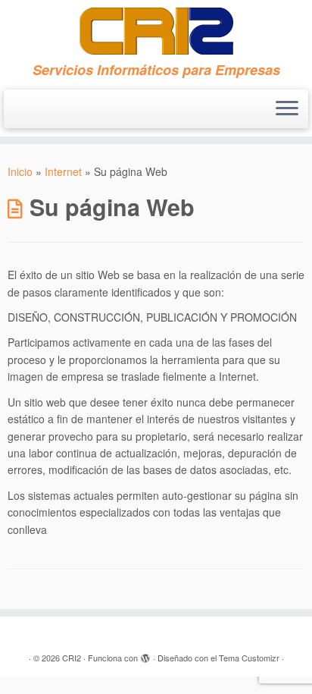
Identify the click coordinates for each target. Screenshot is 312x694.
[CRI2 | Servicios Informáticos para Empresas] (156, 31)
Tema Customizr (249, 658)
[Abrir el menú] (287, 109)
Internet (63, 171)
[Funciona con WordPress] (145, 654)
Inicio (20, 171)
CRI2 (71, 658)
